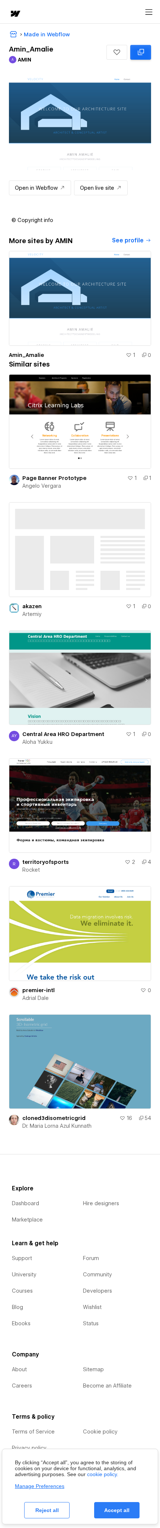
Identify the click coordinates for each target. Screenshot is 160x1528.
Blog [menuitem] (17, 1307)
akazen (32, 606)
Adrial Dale (35, 998)
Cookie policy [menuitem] (100, 1432)
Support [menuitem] (22, 1258)
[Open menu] (149, 12)
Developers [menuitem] (97, 1291)
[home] (15, 14)
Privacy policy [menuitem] (29, 1448)
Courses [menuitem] (22, 1291)
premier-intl (38, 990)
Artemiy (32, 614)
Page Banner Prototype (54, 478)
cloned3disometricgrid (54, 1118)
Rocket (31, 870)
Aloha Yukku (37, 742)
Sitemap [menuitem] (93, 1369)
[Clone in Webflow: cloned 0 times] (140, 52)
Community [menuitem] (97, 1274)
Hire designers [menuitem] (101, 1203)
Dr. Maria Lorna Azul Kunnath (57, 1126)
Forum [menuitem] (91, 1258)
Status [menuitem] (91, 1323)
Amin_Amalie (26, 355)
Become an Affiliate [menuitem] (107, 1386)
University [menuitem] (24, 1274)
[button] (116, 52)
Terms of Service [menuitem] (33, 1432)
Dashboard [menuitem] (25, 1203)
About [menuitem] (19, 1369)
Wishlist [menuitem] (92, 1307)
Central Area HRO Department (63, 734)
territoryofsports (45, 862)
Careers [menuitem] (22, 1386)
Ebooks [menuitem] (21, 1323)
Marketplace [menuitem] (27, 1220)
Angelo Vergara (41, 486)
